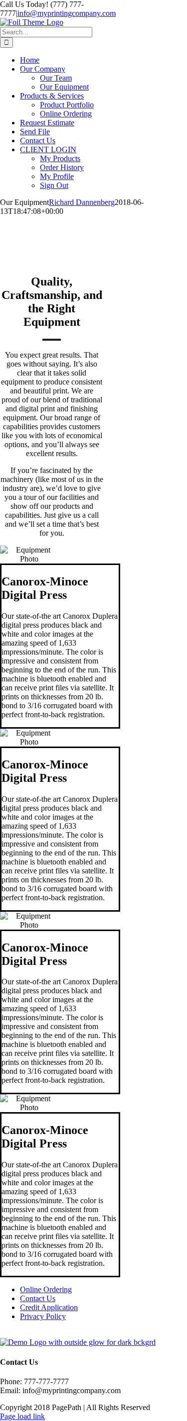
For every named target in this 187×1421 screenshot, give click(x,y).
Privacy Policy (43, 1316)
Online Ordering (46, 1289)
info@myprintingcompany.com (66, 13)
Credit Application (49, 1307)
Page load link (22, 1416)
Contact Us (37, 1298)
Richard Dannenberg (82, 202)
